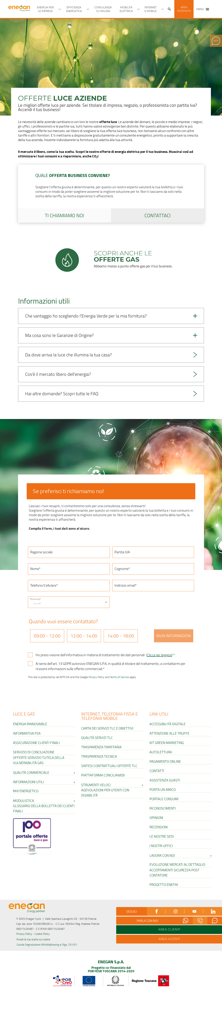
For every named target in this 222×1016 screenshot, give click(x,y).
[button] (184, 9)
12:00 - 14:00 (84, 635)
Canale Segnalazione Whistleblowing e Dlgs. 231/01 (46, 944)
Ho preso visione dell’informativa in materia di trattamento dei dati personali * (105, 655)
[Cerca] (169, 9)
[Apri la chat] (214, 921)
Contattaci (157, 215)
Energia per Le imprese (45, 9)
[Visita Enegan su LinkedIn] (212, 911)
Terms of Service (119, 677)
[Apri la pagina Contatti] (200, 921)
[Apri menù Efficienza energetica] (88, 9)
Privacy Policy (96, 677)
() (159, 655)
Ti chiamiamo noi (64, 215)
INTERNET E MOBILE (150, 9)
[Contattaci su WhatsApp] (185, 921)
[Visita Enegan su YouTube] (194, 911)
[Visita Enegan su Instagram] (175, 911)
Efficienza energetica (74, 9)
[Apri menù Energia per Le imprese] (60, 9)
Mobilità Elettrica (126, 9)
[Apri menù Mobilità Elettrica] (138, 9)
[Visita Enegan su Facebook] (156, 911)
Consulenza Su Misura (103, 9)
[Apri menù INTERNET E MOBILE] (162, 9)
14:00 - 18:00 (120, 635)
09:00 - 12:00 (47, 635)
